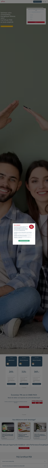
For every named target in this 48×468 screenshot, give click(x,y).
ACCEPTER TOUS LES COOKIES (24, 240)
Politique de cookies (22, 230)
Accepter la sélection (24, 242)
